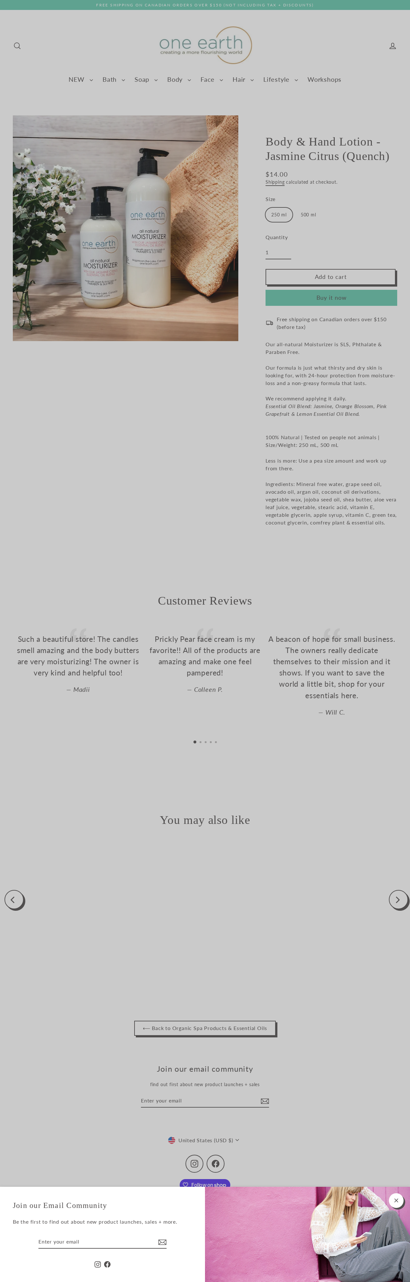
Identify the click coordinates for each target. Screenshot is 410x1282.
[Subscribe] (161, 1242)
